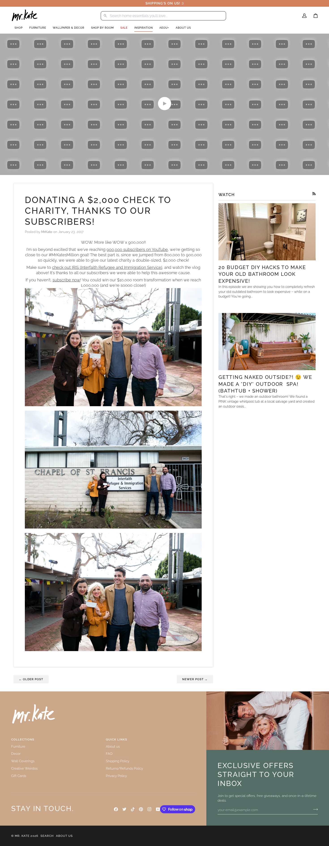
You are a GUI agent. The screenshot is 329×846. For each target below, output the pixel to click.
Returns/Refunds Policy (124, 768)
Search (47, 835)
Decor (16, 753)
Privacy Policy (116, 776)
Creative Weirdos (24, 768)
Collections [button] (22, 739)
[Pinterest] (141, 809)
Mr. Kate (22, 835)
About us (113, 746)
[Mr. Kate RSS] (314, 193)
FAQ (109, 753)
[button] (18, 28)
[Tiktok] (133, 809)
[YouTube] (158, 809)
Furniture (18, 746)
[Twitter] (124, 809)
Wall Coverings (22, 761)
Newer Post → (195, 679)
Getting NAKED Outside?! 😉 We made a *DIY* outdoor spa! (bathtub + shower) (265, 384)
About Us (64, 835)
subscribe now (66, 280)
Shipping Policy (117, 761)
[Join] (314, 809)
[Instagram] (149, 809)
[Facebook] (116, 809)
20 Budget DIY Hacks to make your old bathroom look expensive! (262, 274)
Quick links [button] (116, 739)
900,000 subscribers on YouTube (137, 249)
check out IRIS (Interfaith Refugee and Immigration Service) (107, 267)
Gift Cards (18, 776)
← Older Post (31, 679)
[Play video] (164, 103)
